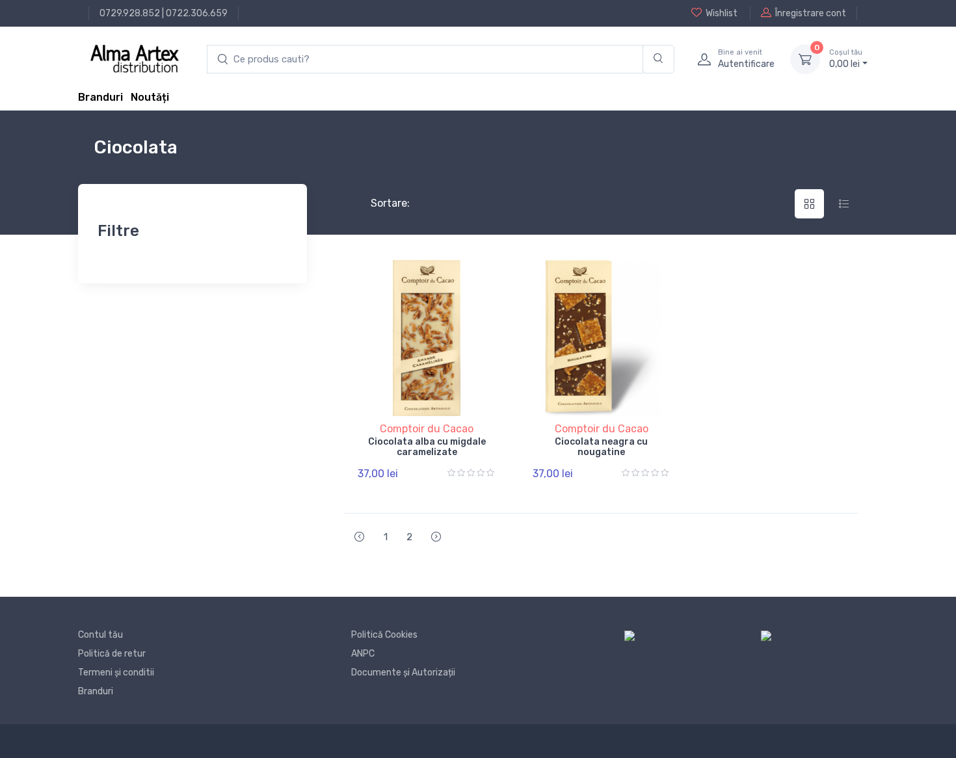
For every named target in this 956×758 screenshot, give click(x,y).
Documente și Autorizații (403, 672)
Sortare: (379, 203)
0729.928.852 (130, 13)
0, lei (845, 59)
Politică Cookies (384, 634)
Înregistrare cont (810, 13)
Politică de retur (112, 653)
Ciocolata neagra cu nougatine (601, 447)
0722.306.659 (197, 13)
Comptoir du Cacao (426, 429)
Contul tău (100, 634)
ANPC (363, 653)
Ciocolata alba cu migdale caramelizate (427, 447)
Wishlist (721, 13)
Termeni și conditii (116, 672)
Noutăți (150, 97)
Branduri (100, 97)
